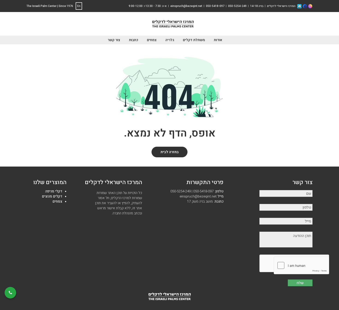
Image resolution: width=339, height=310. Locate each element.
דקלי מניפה (53, 191)
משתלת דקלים (194, 40)
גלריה (169, 40)
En (78, 6)
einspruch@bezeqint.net (201, 196)
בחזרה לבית (170, 152)
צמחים (152, 40)
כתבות (133, 40)
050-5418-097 (215, 6)
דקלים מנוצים (52, 196)
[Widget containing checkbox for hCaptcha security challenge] (301, 265)
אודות (218, 40)
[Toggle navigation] (147, 25)
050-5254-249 (237, 6)
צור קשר (114, 40)
